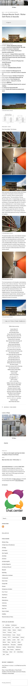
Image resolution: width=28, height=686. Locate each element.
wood (7, 654)
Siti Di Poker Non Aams (14, 401)
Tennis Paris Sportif (14, 374)
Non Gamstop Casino (14, 332)
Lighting (9, 639)
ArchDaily (6, 407)
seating (4, 647)
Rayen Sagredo (14, 12)
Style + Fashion (10, 649)
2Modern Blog (5, 542)
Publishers (13, 407)
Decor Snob (4, 580)
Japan (4, 639)
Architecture (9, 2)
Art (13, 627)
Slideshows (18, 647)
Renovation (13, 644)
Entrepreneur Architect (7, 589)
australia (17, 627)
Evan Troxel (4, 592)
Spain (4, 649)
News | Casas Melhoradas (8, 670)
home (14, 632)
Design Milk (4, 583)
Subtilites (4, 614)
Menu (14, 7)
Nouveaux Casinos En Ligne (14, 388)
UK (14, 652)
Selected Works (11, 647)
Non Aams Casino (14, 364)
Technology (5, 652)
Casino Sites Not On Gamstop (14, 334)
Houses (18, 635)
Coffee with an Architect (7, 575)
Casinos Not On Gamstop (14, 339)
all (3, 625)
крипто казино (14, 379)
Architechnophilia (6, 561)
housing (4, 637)
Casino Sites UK (14, 329)
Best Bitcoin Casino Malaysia (14, 393)
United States (20, 652)
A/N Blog (4, 547)
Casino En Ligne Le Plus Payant (14, 396)
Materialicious (5, 600)
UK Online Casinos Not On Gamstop (14, 351)
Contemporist (5, 578)
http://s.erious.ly (16, 478)
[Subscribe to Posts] (3, 527)
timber (11, 652)
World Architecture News (7, 616)
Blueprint (4, 569)
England (19, 630)
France (4, 632)
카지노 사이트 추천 (14, 381)
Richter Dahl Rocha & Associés (14, 45)
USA (4, 654)
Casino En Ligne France (14, 356)
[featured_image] (14, 42)
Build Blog (4, 572)
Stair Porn (4, 608)
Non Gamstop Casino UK (14, 357)
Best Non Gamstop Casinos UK (14, 335)
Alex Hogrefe (5, 553)
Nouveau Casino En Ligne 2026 (14, 391)
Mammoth (4, 597)
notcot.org (4, 603)
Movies (4, 642)
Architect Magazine (6, 564)
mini (22, 639)
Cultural (4, 630)
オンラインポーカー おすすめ (14, 398)
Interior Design (15, 637)
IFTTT (9, 637)
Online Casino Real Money (14, 344)
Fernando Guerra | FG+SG (14, 67)
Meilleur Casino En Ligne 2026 (14, 384)
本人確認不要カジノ (14, 378)
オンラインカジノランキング (14, 347)
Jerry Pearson (5, 665)
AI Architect (4, 550)
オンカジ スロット (14, 376)
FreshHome (4, 594)
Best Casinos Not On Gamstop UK (14, 341)
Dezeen (4, 586)
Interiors (22, 637)
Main (18, 639)
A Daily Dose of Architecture (8, 545)
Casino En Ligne (14, 371)
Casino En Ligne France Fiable (14, 389)
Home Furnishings (7, 635)
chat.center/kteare (19, 480)
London (14, 639)
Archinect (4, 558)
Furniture (10, 632)
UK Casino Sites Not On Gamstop (14, 354)
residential (20, 644)
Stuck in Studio (5, 611)
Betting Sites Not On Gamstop (14, 362)
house (13, 635)
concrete (23, 627)
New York (14, 642)
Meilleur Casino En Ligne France (14, 383)
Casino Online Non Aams (14, 386)
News (9, 642)
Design (9, 630)
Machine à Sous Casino (14, 394)
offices (19, 642)
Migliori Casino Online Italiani (14, 369)
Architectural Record (6, 567)
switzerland (17, 649)
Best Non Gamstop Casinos (14, 346)
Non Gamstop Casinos (14, 342)
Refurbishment (6, 644)
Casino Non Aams (14, 330)
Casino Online (14, 373)
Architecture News (7, 627)
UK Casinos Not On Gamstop (14, 349)
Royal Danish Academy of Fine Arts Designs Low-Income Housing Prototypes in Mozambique (13, 671)
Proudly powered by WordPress (9, 682)
